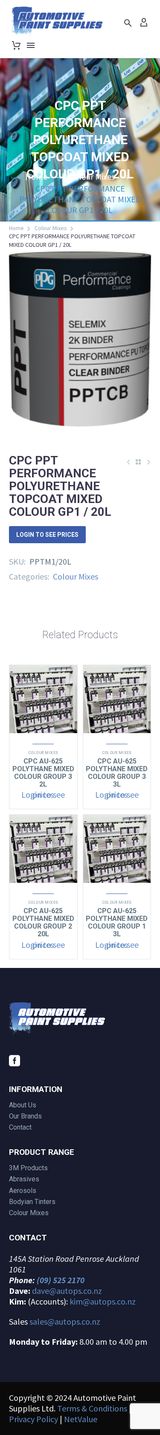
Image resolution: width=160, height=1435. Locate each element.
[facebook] (14, 1060)
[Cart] (16, 45)
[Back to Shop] (138, 462)
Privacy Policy (33, 1419)
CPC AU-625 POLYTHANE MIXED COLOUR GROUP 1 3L (117, 922)
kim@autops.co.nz (103, 1301)
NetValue (80, 1419)
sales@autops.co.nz (64, 1321)
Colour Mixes (51, 228)
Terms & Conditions (92, 1408)
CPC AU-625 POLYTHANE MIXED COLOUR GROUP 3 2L (43, 773)
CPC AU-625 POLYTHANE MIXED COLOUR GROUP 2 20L (43, 922)
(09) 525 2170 (60, 1280)
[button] (128, 23)
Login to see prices (47, 534)
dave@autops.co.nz (67, 1290)
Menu (31, 45)
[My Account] (144, 23)
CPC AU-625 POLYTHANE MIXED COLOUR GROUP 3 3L (117, 773)
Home (16, 228)
